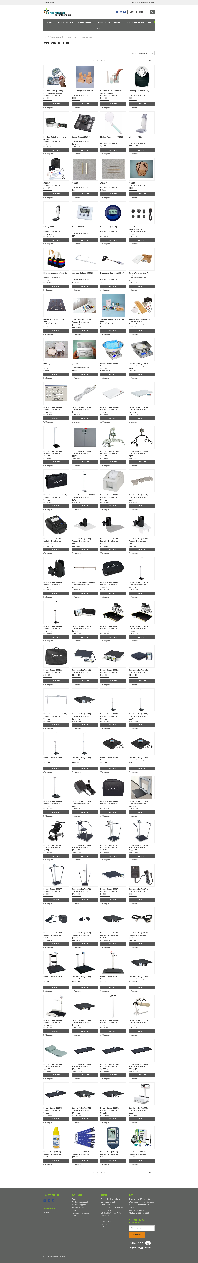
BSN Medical (106, 1221)
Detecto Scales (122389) (52, 758)
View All (104, 1227)
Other (99, 28)
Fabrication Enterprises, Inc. (112, 1199)
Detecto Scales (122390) (138, 714)
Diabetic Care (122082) (52, 1152)
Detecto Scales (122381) (52, 845)
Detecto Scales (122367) (109, 977)
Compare (49, 108)
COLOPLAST (106, 1210)
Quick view (56, 76)
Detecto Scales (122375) (109, 889)
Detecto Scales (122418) (109, 670)
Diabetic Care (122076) (137, 1152)
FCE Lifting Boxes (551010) (82, 91)
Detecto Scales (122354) (52, 1108)
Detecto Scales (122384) (81, 801)
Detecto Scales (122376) (81, 889)
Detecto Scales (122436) (138, 539)
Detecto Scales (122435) (52, 582)
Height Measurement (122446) (55, 495)
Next (150, 61)
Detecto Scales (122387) (109, 758)
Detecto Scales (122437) (109, 539)
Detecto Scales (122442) (138, 495)
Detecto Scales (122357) (81, 1064)
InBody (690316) (49, 227)
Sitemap (46, 1212)
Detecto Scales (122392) (81, 714)
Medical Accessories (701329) (112, 137)
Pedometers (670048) (108, 227)
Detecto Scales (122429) (81, 626)
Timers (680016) (78, 227)
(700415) (46, 183)
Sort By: (134, 53)
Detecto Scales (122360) (109, 1020)
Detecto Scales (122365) (52, 1020)
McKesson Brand (108, 1202)
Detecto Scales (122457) (138, 364)
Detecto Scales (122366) (138, 977)
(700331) (103, 183)
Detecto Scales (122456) (52, 407)
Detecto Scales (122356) (109, 1064)
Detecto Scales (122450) (52, 451)
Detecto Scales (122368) (81, 977)
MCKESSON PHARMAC (111, 1213)
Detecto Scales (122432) (109, 582)
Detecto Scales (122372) (81, 933)
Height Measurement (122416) (55, 714)
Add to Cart (56, 104)
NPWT (150, 22)
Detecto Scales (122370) (138, 933)
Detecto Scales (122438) (81, 539)
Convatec (105, 1216)
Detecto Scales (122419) (81, 670)
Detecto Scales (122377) (52, 889)
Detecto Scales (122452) (138, 407)
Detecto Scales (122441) (52, 539)
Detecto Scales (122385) (52, 801)
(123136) (46, 364)
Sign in (135, 2)
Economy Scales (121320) (139, 91)
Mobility (118, 22)
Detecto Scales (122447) (138, 451)
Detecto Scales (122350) (138, 1108)
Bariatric (49, 22)
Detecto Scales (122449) (81, 451)
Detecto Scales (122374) (138, 889)
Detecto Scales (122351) (109, 1108)
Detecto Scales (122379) (109, 845)
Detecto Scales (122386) (138, 758)
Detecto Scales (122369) (52, 977)
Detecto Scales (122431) (138, 582)
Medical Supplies (85, 22)
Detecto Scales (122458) (109, 364)
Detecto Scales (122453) (109, 407)
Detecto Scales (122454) (81, 407)
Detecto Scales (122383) (109, 801)
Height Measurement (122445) (83, 495)
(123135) (75, 364)
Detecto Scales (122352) (81, 1108)
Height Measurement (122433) (83, 582)
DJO (102, 1218)
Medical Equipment (66, 22)
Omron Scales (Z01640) (81, 137)
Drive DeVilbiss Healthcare (112, 1207)
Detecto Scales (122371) (109, 933)
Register (144, 2)
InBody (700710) (135, 137)
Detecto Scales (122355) (138, 1064)
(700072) (132, 183)
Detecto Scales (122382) (138, 801)
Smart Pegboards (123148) (82, 319)
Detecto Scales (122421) (138, 626)
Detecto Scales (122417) (138, 670)
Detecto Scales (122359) (138, 1020)
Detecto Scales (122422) (109, 626)
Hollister (104, 1224)
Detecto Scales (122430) (52, 626)
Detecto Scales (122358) (52, 1064)
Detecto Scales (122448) (109, 451)
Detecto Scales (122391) (109, 714)
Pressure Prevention (135, 22)
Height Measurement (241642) (55, 273)
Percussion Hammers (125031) (112, 273)
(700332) (75, 183)
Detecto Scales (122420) (52, 670)
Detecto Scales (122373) (52, 933)
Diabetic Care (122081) (80, 1152)
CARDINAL (105, 1205)
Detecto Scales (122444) (109, 495)
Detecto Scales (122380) (81, 845)
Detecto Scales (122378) (138, 845)
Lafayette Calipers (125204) (82, 273)
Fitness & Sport (103, 22)
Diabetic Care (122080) (109, 1152)
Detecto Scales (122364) (81, 1020)
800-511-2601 (49, 2)
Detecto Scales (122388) (81, 758)
